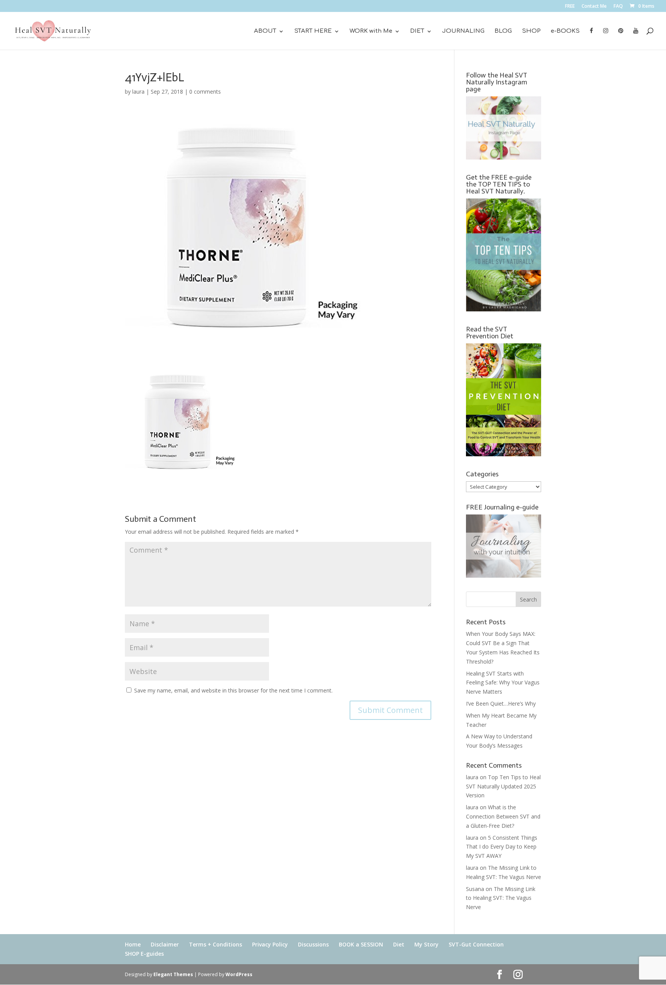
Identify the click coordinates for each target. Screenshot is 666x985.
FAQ (618, 6)
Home (133, 944)
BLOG (503, 31)
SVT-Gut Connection (476, 944)
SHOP (531, 31)
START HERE (313, 31)
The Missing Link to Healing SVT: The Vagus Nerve (500, 898)
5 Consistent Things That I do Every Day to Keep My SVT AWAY (501, 847)
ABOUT (265, 31)
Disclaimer (165, 944)
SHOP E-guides (144, 953)
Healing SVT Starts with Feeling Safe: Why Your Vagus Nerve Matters (503, 683)
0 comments (205, 91)
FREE (570, 6)
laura (138, 91)
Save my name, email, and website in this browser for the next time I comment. (233, 690)
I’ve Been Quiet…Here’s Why (501, 703)
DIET (417, 31)
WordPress (238, 974)
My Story (426, 944)
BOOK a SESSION (361, 944)
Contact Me (594, 6)
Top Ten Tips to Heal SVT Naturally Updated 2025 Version (503, 786)
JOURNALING (463, 31)
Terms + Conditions (215, 944)
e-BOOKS (565, 31)
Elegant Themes (173, 974)
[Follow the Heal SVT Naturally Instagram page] (503, 157)
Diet (398, 944)
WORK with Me (371, 31)
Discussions (313, 944)
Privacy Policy (270, 944)
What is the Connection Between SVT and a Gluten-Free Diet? (503, 816)
